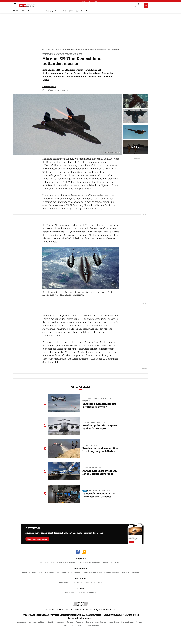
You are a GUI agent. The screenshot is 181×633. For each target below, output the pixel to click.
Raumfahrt (79, 11)
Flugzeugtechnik (52, 11)
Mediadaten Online (72, 592)
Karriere (125, 572)
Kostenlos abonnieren (37, 539)
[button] (67, 124)
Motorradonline (127, 622)
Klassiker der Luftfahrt (81, 582)
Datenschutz (75, 572)
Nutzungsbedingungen (58, 572)
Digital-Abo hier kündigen (90, 562)
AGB (44, 572)
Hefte (88, 1)
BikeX (50, 622)
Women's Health (93, 625)
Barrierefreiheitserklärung (109, 572)
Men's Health (114, 622)
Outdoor (139, 622)
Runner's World (78, 625)
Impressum (35, 572)
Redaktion (135, 572)
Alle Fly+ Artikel (19, 11)
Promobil (65, 625)
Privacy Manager (89, 572)
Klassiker (67, 11)
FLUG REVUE (64, 582)
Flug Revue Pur (71, 562)
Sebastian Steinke (49, 87)
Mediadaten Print (89, 592)
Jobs (88, 11)
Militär (38, 11)
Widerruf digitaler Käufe (111, 562)
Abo (83, 1)
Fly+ (60, 562)
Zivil (29, 11)
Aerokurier (21, 622)
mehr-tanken (100, 622)
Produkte (96, 1)
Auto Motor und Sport (37, 622)
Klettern (89, 622)
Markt (53, 562)
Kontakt (25, 572)
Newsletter (44, 562)
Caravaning (60, 622)
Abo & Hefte (97, 582)
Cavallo (70, 622)
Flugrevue (79, 622)
